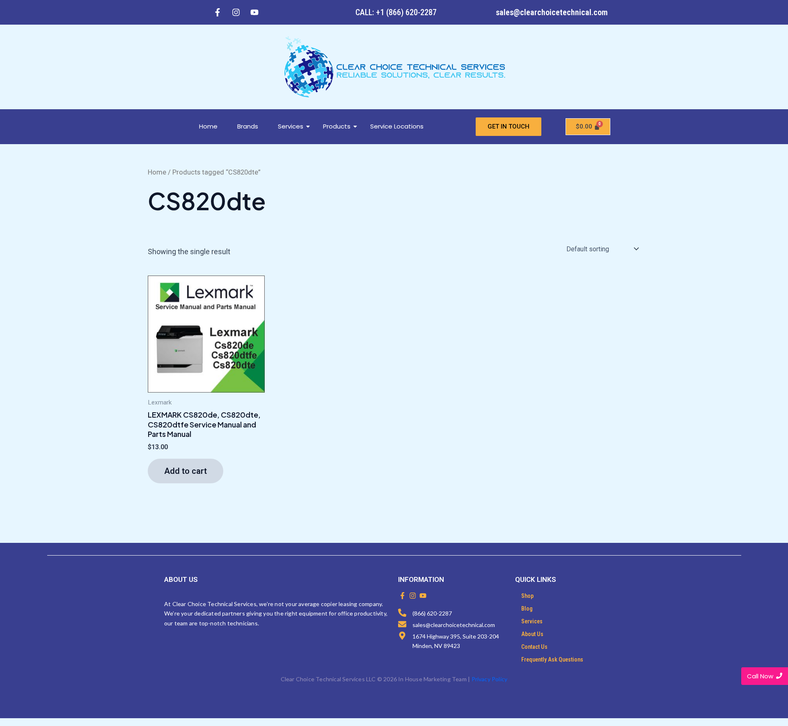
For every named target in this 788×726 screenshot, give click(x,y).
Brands (247, 126)
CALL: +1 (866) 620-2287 (396, 12)
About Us (532, 634)
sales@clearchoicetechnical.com (552, 12)
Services (290, 126)
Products (336, 126)
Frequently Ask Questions (552, 659)
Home (208, 126)
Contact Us (534, 646)
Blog (527, 608)
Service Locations (397, 126)
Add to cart (185, 471)
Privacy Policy (490, 678)
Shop (527, 596)
